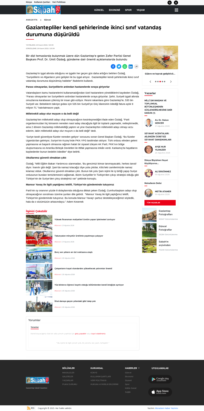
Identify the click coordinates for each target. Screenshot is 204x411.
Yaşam (141, 10)
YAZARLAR (67, 381)
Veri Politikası (59, 2)
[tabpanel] (160, 66)
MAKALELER (68, 373)
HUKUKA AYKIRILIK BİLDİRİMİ (104, 384)
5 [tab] (164, 81)
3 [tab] (160, 81)
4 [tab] (162, 81)
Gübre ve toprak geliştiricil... (160, 74)
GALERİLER (67, 377)
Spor (128, 10)
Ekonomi (114, 10)
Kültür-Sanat (130, 388)
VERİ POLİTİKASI (98, 381)
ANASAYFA (31, 20)
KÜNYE (93, 373)
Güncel (99, 10)
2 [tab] (158, 81)
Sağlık (128, 392)
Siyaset (128, 381)
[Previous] (149, 80)
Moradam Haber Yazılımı (166, 408)
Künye (29, 2)
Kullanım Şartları (42, 2)
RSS (32, 408)
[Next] (170, 80)
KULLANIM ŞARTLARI (100, 377)
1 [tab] (155, 81)
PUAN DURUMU (69, 384)
